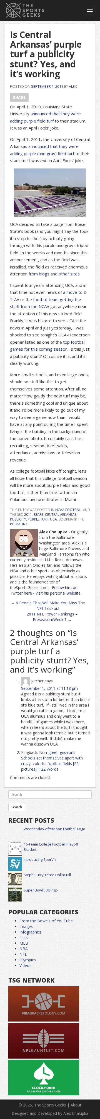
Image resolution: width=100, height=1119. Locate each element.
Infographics (30, 932)
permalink (19, 524)
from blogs (39, 274)
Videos (25, 965)
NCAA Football (68, 509)
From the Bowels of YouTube (46, 920)
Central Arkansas (60, 514)
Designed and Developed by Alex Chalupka (50, 1113)
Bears (38, 514)
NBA (23, 948)
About (76, 1105)
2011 (28, 514)
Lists (23, 937)
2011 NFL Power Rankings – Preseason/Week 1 (52, 616)
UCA (53, 519)
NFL (23, 954)
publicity (18, 519)
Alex (73, 86)
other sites (69, 274)
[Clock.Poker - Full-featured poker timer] (43, 1078)
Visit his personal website (58, 593)
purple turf (38, 519)
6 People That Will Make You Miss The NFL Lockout (48, 605)
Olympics (27, 959)
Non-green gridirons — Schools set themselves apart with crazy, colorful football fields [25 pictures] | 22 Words (52, 761)
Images (26, 926)
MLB (23, 943)
